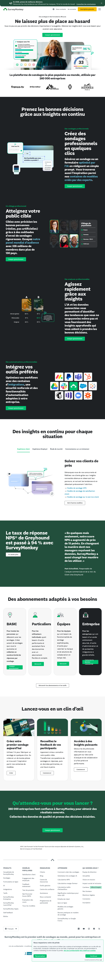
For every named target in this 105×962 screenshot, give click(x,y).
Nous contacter (61, 9)
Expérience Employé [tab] (40, 449)
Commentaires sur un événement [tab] (77, 449)
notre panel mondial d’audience (23, 240)
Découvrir (37, 664)
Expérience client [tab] (23, 449)
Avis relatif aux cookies (88, 950)
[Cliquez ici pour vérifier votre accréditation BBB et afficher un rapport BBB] (28, 955)
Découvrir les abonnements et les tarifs (52, 685)
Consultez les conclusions (86, 4)
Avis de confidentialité (71, 950)
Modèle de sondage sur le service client (83, 497)
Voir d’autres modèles (75, 503)
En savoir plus (13, 554)
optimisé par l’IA (80, 164)
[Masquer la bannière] (101, 3)
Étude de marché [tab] (56, 449)
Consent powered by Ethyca (92, 960)
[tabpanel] (52, 481)
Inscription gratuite (87, 9)
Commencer (47, 773)
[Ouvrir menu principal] (99, 9)
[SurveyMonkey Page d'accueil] (13, 9)
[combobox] (11, 928)
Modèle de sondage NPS (76, 488)
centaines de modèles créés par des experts (81, 178)
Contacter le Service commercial (89, 662)
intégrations (16, 384)
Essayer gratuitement (52, 35)
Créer (11, 773)
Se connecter (72, 9)
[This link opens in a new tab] (78, 929)
